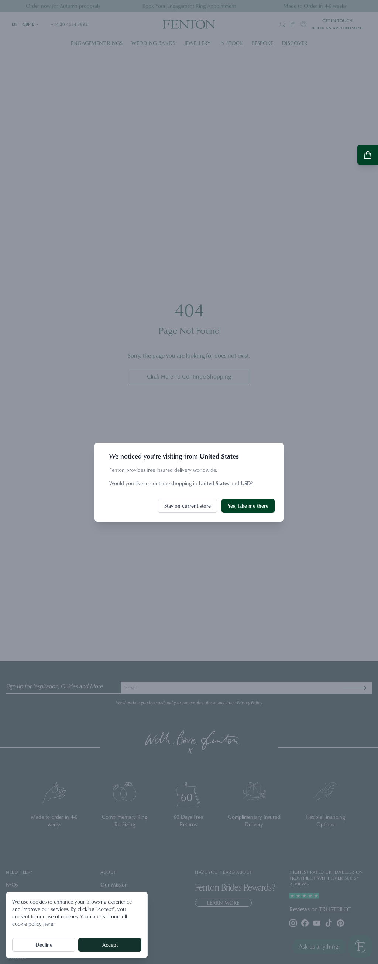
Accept (110, 944)
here (48, 923)
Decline (43, 944)
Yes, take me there (248, 505)
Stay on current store (187, 505)
